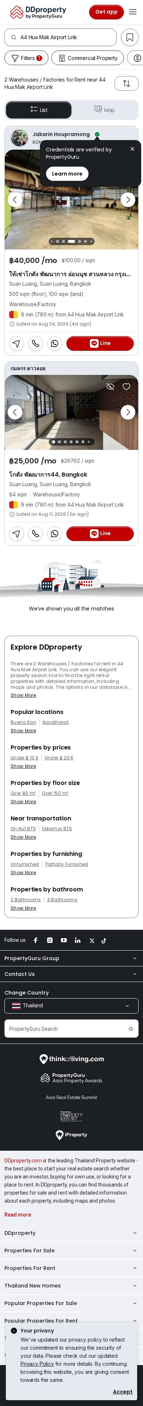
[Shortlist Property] (126, 386)
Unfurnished (25, 864)
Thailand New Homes (32, 1285)
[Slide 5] (79, 241)
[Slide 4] (71, 241)
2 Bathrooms (26, 900)
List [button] (44, 110)
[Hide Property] (110, 386)
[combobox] (68, 37)
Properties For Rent (29, 1268)
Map (109, 110)
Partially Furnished (66, 864)
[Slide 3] (63, 241)
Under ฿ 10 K (24, 758)
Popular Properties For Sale (40, 1303)
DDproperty (20, 1233)
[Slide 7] (91, 242)
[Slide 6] (85, 241)
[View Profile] (71, 138)
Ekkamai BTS (57, 829)
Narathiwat (56, 722)
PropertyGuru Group (31, 958)
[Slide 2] (57, 241)
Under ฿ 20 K (59, 758)
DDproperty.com (23, 1160)
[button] (132, 149)
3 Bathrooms (62, 900)
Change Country (26, 992)
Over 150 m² (55, 793)
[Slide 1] (51, 242)
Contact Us (19, 974)
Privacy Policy (37, 1364)
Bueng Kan (23, 722)
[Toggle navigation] (132, 12)
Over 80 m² (23, 793)
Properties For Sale (29, 1250)
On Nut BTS (23, 829)
